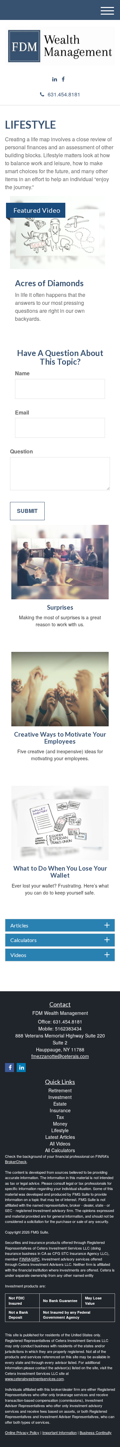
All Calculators (60, 1150)
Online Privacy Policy (22, 1432)
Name (22, 373)
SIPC (35, 1259)
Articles (19, 925)
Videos (18, 955)
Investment (60, 1097)
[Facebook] (63, 79)
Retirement (60, 1090)
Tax (60, 1117)
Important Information (59, 1432)
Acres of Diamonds (49, 283)
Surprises (60, 607)
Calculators (23, 940)
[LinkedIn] (54, 79)
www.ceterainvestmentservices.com (34, 1378)
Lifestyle (60, 1130)
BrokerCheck (16, 1161)
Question (21, 451)
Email (22, 412)
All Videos (60, 1143)
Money (60, 1123)
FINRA (24, 1259)
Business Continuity (96, 1432)
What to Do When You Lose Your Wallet (60, 872)
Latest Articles (60, 1137)
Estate (60, 1103)
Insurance (60, 1110)
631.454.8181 (64, 94)
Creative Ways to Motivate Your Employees (60, 738)
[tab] (60, 925)
